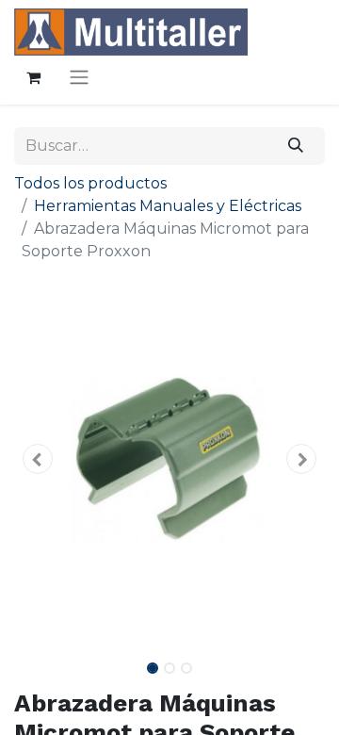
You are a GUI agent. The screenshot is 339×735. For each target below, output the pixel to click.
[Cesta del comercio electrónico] (33, 77)
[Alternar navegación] (79, 77)
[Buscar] (296, 146)
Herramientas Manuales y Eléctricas (167, 206)
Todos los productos (90, 183)
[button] (37, 459)
